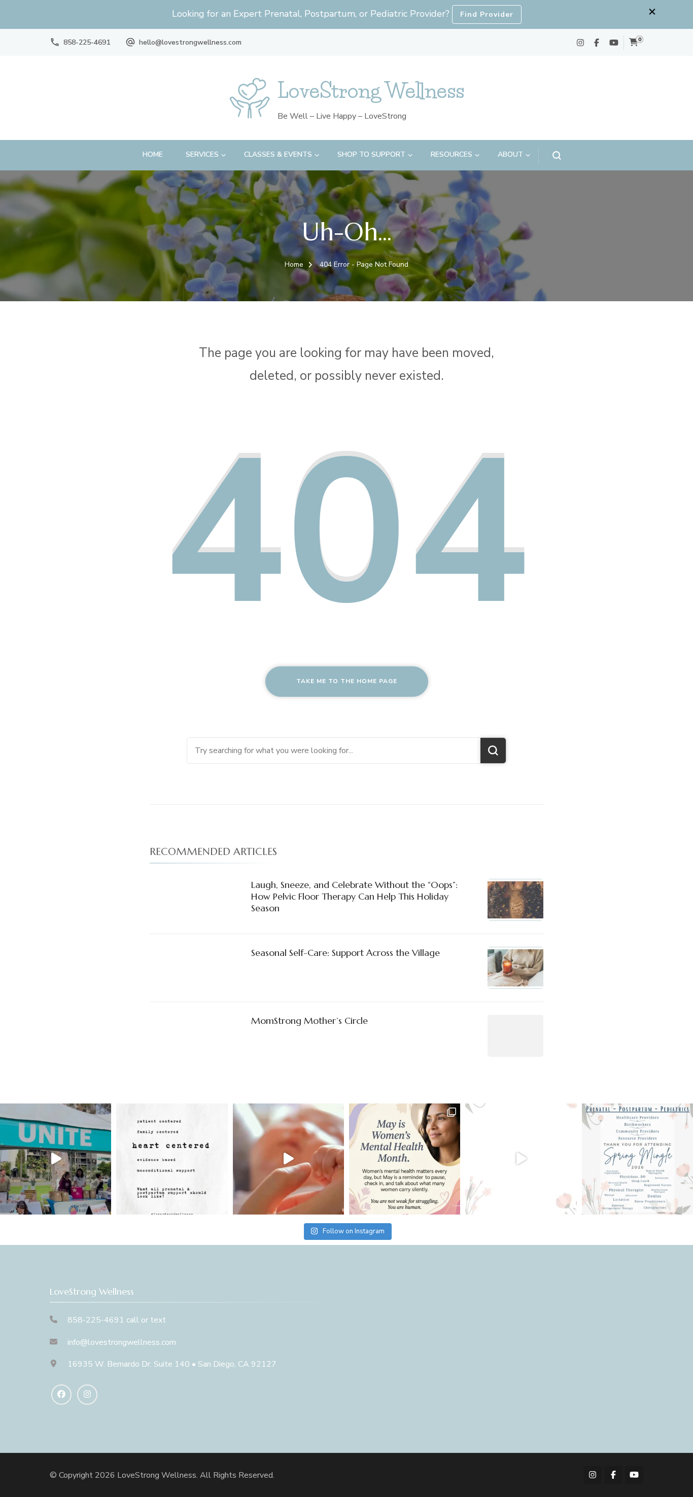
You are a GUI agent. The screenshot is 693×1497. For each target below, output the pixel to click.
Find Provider (486, 14)
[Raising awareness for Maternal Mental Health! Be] (404, 1159)
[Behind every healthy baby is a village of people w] (55, 1159)
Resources (451, 154)
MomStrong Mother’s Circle (309, 1020)
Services (202, 154)
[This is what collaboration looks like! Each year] (520, 1159)
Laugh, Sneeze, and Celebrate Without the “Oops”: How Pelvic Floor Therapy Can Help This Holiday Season (354, 896)
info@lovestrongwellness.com (121, 1342)
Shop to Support (371, 154)
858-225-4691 (86, 42)
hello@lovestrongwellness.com (190, 42)
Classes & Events (278, 154)
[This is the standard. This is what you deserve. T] (171, 1159)
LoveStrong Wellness (371, 90)
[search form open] (549, 155)
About (510, 154)
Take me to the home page (346, 681)
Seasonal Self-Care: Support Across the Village (345, 952)
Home (153, 154)
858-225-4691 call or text (116, 1320)
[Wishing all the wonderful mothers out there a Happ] (288, 1159)
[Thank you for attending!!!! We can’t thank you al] (637, 1159)
